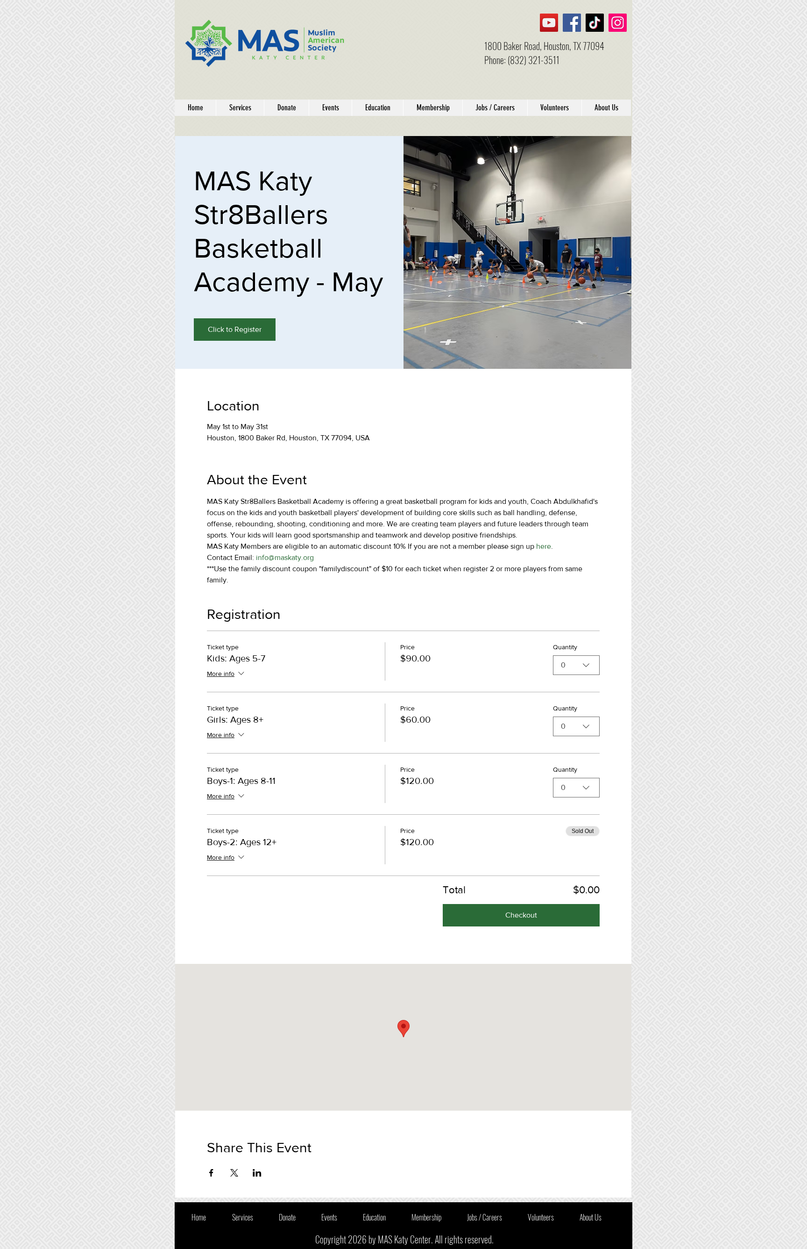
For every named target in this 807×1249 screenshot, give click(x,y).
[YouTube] (549, 23)
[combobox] (576, 665)
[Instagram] (618, 23)
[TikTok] (595, 23)
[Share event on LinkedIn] (257, 1173)
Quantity (565, 647)
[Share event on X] (234, 1173)
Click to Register (235, 329)
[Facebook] (572, 23)
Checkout (521, 915)
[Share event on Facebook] (211, 1173)
